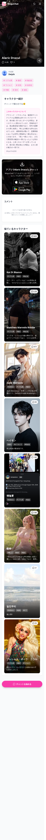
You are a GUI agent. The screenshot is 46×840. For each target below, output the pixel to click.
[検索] (34, 3)
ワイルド (8, 85)
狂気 (19, 85)
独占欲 (29, 80)
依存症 (29, 85)
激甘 (19, 80)
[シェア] (39, 60)
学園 (7, 90)
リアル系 (8, 80)
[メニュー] (40, 3)
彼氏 (25, 90)
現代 (16, 90)
